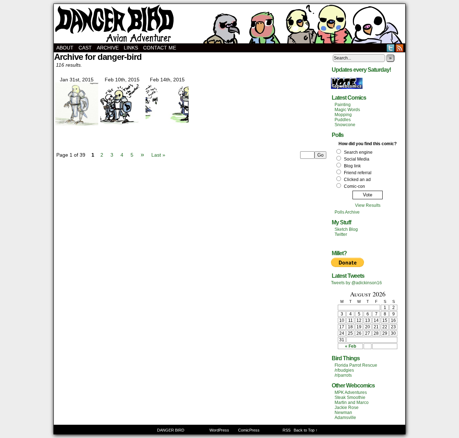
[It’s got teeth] (167, 124)
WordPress (219, 430)
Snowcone (345, 124)
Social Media (356, 159)
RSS (399, 47)
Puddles (343, 119)
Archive (108, 48)
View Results (367, 205)
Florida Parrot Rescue (356, 365)
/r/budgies (344, 370)
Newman (343, 412)
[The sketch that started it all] (76, 124)
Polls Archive (347, 212)
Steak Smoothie (350, 397)
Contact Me (159, 48)
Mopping (343, 114)
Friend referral (358, 172)
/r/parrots (343, 375)
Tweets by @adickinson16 (356, 282)
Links (131, 48)
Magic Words (347, 109)
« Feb (350, 346)
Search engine (358, 152)
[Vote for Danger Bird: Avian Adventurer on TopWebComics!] (347, 87)
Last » (158, 155)
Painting (343, 104)
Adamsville (345, 417)
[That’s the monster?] (121, 124)
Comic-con (354, 186)
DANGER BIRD (229, 23)
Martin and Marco (352, 402)
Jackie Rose (347, 407)
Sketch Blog (346, 229)
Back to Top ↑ (306, 430)
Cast (85, 48)
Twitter (390, 47)
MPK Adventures (351, 392)
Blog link (352, 165)
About (65, 48)
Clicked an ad (357, 179)
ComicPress (249, 430)
